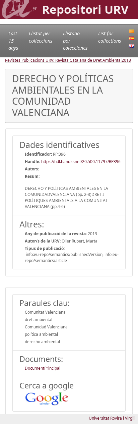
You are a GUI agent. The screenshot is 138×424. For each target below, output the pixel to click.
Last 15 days (13, 40)
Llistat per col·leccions (40, 37)
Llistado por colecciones (75, 40)
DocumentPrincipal (42, 368)
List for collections (109, 37)
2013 (126, 60)
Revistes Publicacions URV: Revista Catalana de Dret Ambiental (63, 60)
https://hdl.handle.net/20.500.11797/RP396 (81, 161)
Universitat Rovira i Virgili (112, 418)
